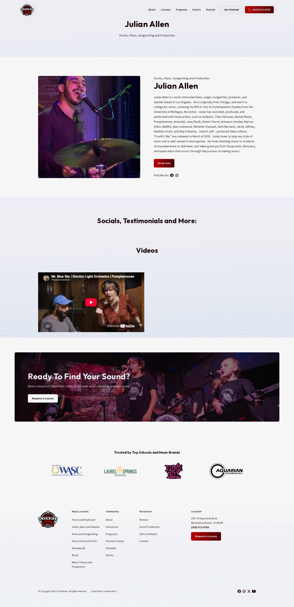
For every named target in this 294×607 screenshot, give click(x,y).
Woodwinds (78, 548)
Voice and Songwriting (85, 534)
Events (197, 9)
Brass (75, 555)
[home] (27, 10)
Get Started (231, 9)
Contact (144, 541)
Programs (181, 9)
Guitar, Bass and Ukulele (86, 527)
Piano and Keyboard (83, 520)
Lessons (165, 9)
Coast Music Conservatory (103, 591)
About (109, 520)
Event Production (149, 527)
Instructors (112, 527)
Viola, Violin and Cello (84, 541)
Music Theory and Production (82, 565)
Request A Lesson (206, 536)
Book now (164, 163)
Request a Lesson (43, 398)
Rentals (210, 9)
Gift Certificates (148, 534)
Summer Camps (115, 541)
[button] (151, 9)
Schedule (111, 548)
